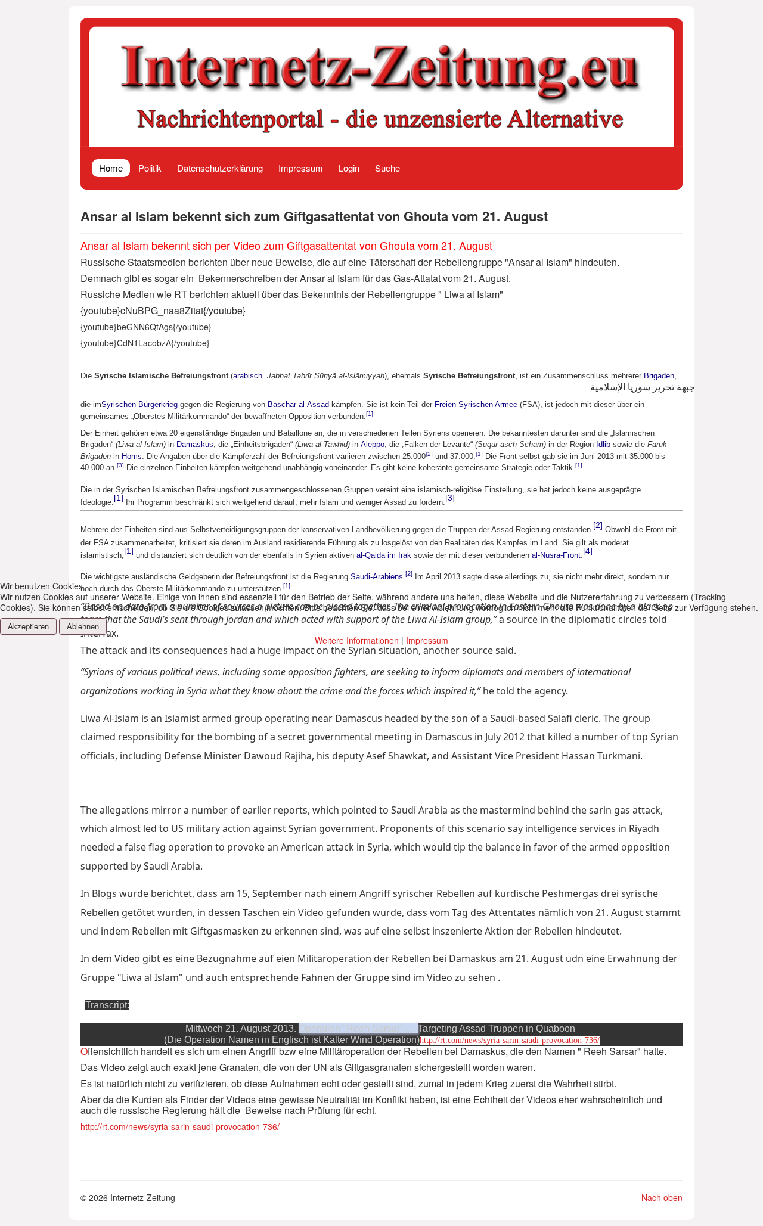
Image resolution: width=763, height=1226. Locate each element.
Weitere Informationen (357, 640)
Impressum (427, 640)
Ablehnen (83, 626)
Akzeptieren (28, 626)
